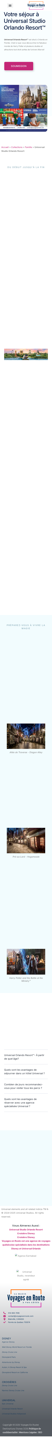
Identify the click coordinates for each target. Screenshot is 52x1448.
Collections (16, 147)
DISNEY (6, 1338)
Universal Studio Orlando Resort (26, 1229)
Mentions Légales (28, 1432)
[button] (10, 5)
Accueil (5, 147)
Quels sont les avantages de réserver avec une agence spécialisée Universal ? (20, 1103)
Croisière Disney (26, 1233)
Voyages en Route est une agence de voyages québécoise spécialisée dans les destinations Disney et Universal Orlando (26, 1245)
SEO (40, 1432)
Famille (28, 147)
